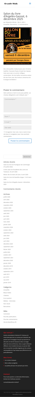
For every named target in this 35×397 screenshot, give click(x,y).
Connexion (7, 314)
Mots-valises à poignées (11, 363)
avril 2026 (6, 199)
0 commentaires (23, 24)
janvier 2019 (7, 282)
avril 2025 (6, 219)
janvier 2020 (7, 263)
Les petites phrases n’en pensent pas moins (16, 365)
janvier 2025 (7, 224)
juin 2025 (6, 216)
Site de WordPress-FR (10, 322)
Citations (6, 295)
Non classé (7, 304)
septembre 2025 (8, 211)
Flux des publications (10, 316)
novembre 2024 (8, 227)
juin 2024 (6, 238)
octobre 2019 (7, 269)
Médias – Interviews (9, 301)
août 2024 (6, 235)
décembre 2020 (8, 260)
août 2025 (6, 213)
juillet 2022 (7, 252)
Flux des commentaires (10, 319)
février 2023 (7, 249)
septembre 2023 (8, 246)
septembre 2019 (8, 271)
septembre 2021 (8, 258)
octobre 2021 (7, 255)
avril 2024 (6, 241)
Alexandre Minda (11, 22)
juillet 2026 (7, 197)
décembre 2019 (8, 266)
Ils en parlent (7, 298)
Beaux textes (7, 293)
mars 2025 (7, 222)
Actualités (6, 24)
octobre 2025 (7, 208)
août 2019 (6, 274)
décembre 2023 (8, 244)
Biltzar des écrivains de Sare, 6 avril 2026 (16, 174)
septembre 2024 (8, 233)
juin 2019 (6, 277)
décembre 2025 (8, 202)
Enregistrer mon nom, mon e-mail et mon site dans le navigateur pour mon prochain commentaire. (17, 134)
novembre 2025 (8, 205)
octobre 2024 (7, 230)
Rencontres (13, 24)
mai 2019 (6, 280)
